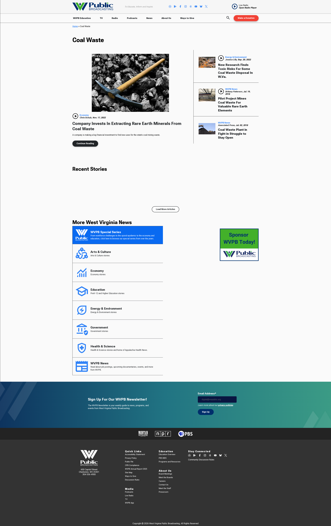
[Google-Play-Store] (175, 7)
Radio (115, 18)
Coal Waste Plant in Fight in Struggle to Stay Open (232, 133)
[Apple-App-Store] (170, 7)
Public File (129, 462)
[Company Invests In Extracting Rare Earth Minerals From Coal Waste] (130, 83)
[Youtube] (196, 7)
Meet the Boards (166, 477)
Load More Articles (165, 209)
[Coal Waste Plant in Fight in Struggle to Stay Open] (207, 128)
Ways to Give (187, 18)
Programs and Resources (169, 462)
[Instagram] (185, 7)
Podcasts (132, 18)
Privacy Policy (131, 458)
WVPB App (129, 503)
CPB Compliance (132, 465)
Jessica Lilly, (231, 59)
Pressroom (163, 492)
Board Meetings (165, 474)
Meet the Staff (165, 488)
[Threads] (190, 7)
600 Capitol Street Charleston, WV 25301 (89, 470)
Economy (84, 115)
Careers (162, 481)
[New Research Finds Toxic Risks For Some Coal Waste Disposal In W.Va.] (207, 62)
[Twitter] (206, 7)
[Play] (75, 116)
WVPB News (231, 89)
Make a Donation (246, 18)
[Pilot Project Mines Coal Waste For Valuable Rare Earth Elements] (207, 95)
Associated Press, (227, 125)
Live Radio (129, 496)
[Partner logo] (143, 434)
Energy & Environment (236, 57)
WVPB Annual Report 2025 (136, 469)
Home (75, 26)
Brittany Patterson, (234, 91)
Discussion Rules (132, 480)
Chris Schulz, (86, 117)
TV (101, 18)
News (149, 18)
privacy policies (225, 405)
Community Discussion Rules (201, 459)
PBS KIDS (163, 458)
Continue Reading (85, 143)
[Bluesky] (201, 7)
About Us (166, 18)
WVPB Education (82, 18)
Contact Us (163, 485)
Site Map (128, 473)
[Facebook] (180, 7)
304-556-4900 (89, 474)
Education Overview (167, 454)
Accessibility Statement (135, 454)
